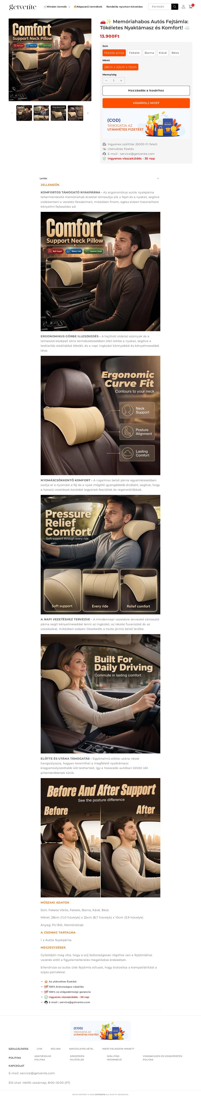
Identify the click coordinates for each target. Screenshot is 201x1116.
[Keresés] (174, 7)
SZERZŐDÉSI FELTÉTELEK (77, 1058)
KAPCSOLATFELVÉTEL (81, 1048)
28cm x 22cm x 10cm (120, 67)
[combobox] (163, 7)
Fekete (134, 52)
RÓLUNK (56, 1048)
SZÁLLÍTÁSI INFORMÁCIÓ (114, 1058)
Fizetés (146, 103)
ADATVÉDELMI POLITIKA (43, 1058)
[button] (56, 6)
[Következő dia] (87, 113)
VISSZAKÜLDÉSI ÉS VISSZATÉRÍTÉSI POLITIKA (162, 1058)
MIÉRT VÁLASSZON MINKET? (118, 1048)
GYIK (39, 1048)
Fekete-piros (114, 52)
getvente (100, 1094)
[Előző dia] (12, 113)
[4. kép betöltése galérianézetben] (75, 113)
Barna (149, 52)
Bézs (175, 52)
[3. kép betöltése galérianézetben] (58, 113)
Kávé (163, 52)
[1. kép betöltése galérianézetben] (24, 113)
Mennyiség (110, 74)
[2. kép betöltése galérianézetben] (41, 113)
